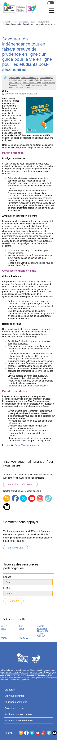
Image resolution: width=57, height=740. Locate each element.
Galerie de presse (14, 708)
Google (40, 626)
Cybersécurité (14, 78)
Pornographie (14, 85)
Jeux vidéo (28, 88)
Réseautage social (16, 88)
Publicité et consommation (45, 80)
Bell (21, 626)
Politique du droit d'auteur (18, 714)
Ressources (33, 85)
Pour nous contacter (15, 702)
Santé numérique (46, 78)
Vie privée (24, 85)
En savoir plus (15, 547)
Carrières (9, 689)
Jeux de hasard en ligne (32, 83)
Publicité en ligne (48, 83)
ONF (21, 628)
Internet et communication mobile (21, 80)
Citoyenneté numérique (29, 78)
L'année (7, 577)
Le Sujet (7, 588)
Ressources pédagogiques (23, 22)
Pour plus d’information (20, 484)
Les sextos (43, 85)
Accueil (6, 22)
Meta (3, 628)
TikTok (4, 638)
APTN (4, 626)
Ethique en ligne (15, 83)
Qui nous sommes (14, 695)
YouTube (23, 638)
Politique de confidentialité (18, 720)
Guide (27, 445)
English (50, 2)
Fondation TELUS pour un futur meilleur (43, 632)
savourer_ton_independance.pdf (21, 94)
